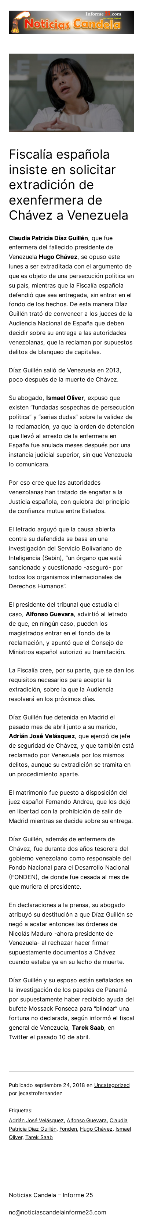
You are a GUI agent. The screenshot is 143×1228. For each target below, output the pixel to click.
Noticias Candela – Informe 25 (51, 1195)
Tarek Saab (39, 1137)
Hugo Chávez (96, 1129)
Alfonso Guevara (87, 1120)
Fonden (68, 1129)
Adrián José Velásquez (36, 1120)
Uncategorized (112, 1085)
